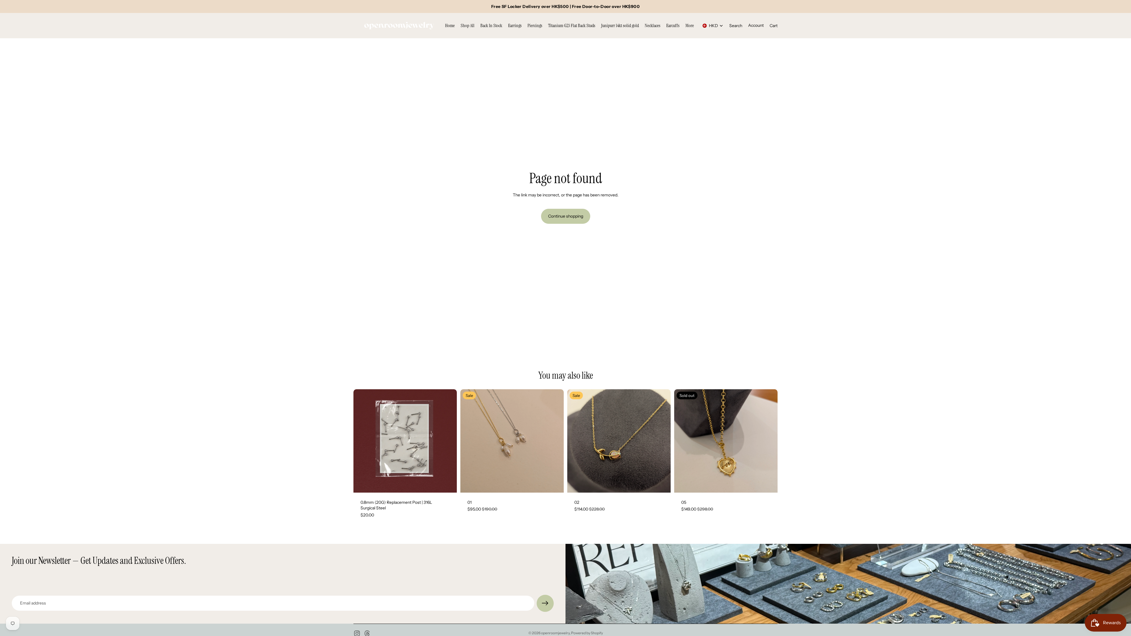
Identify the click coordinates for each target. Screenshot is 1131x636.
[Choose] (554, 483)
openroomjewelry (555, 633)
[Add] (447, 483)
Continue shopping (565, 216)
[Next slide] (448, 440)
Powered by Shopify (587, 633)
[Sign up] (545, 603)
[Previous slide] (362, 440)
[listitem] (689, 25)
